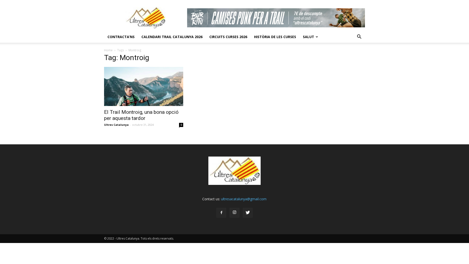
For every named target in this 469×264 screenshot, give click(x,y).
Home (108, 50)
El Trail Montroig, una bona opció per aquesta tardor (141, 115)
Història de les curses (275, 36)
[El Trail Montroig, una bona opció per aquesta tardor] (143, 86)
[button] (359, 37)
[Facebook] (221, 213)
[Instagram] (234, 213)
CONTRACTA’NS (121, 36)
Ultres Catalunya (116, 125)
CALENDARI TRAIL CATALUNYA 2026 (172, 36)
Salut (308, 36)
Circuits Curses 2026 (228, 36)
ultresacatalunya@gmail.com (243, 199)
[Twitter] (248, 213)
